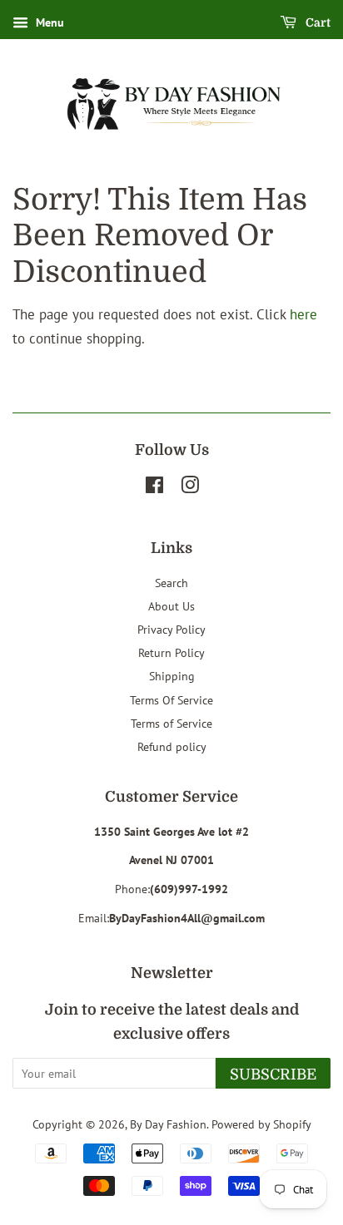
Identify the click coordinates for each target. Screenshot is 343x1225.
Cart (317, 22)
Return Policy (171, 652)
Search (171, 582)
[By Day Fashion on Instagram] (190, 488)
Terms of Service (171, 723)
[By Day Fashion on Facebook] (154, 488)
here (303, 314)
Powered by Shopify (261, 1124)
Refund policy (171, 746)
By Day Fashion (168, 1124)
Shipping (172, 676)
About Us (171, 606)
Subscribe (273, 1074)
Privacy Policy (171, 629)
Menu (48, 22)
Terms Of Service (171, 700)
